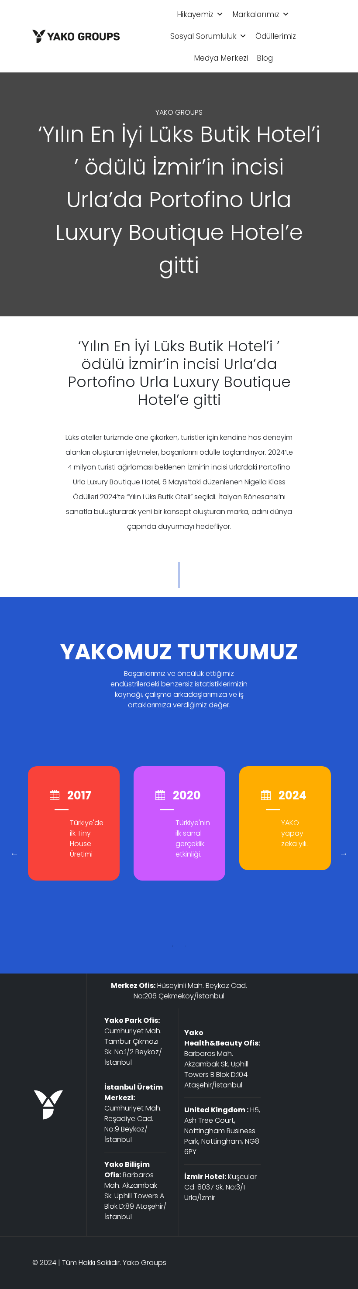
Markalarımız (255, 14)
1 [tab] (172, 946)
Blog (265, 58)
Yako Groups (144, 1263)
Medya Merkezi (221, 58)
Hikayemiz (195, 14)
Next (343, 852)
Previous (14, 852)
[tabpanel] (74, 823)
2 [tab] (185, 946)
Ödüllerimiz (275, 36)
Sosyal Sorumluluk (203, 36)
